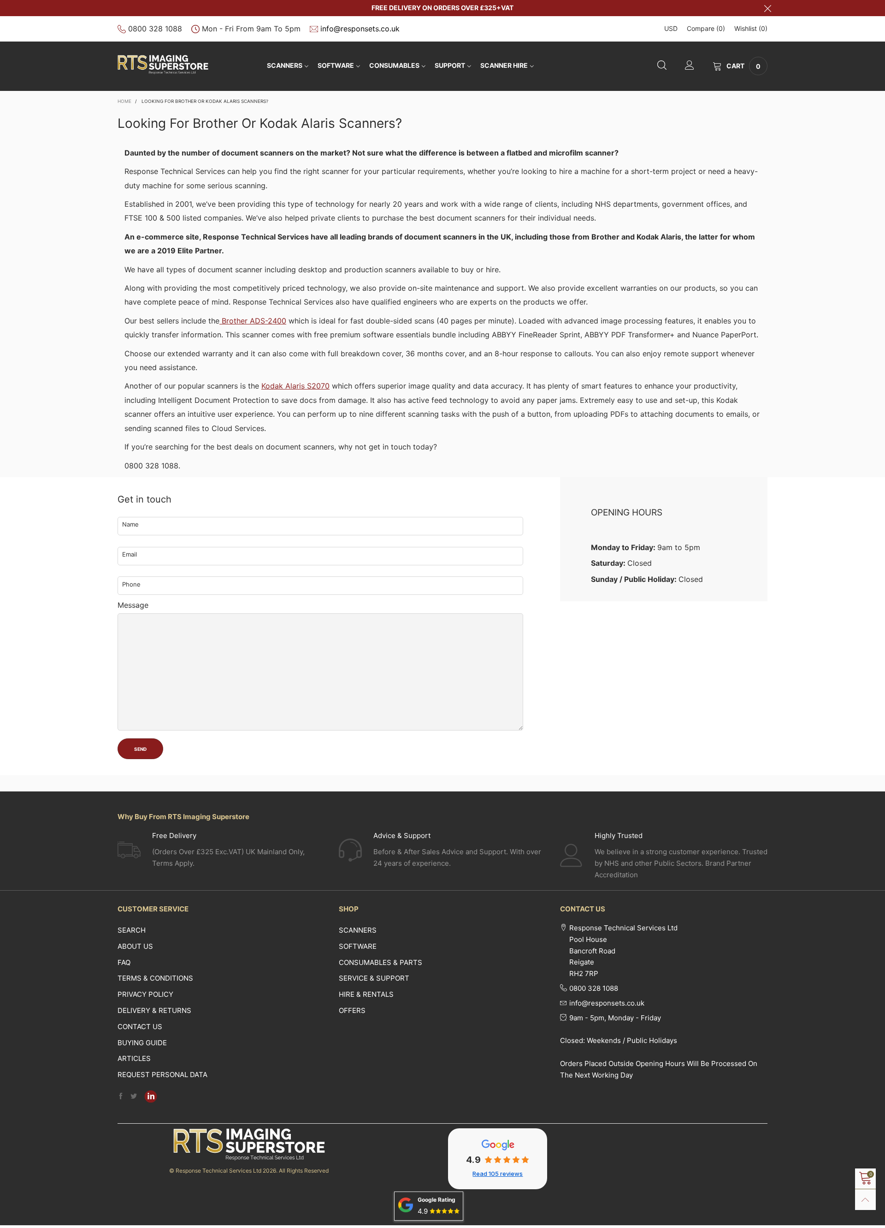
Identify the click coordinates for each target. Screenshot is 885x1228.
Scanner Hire (504, 65)
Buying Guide (142, 1042)
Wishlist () (750, 28)
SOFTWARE (336, 65)
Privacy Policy (145, 994)
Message (133, 605)
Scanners (284, 65)
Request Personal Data (162, 1074)
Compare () (706, 28)
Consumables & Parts (380, 962)
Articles (134, 1058)
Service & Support (374, 978)
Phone (131, 584)
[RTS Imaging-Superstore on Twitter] (133, 1097)
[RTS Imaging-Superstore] (163, 64)
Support (450, 65)
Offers (352, 1010)
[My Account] (689, 66)
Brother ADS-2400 (252, 320)
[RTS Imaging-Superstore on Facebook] (120, 1097)
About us (135, 946)
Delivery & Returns (154, 1010)
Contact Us (140, 1026)
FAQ (124, 962)
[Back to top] (865, 1199)
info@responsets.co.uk (360, 28)
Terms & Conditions (155, 978)
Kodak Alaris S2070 (295, 385)
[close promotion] (767, 8)
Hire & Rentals (366, 994)
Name (130, 524)
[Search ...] (662, 66)
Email (129, 554)
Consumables (394, 65)
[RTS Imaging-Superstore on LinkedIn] (150, 1096)
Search (132, 930)
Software (358, 946)
